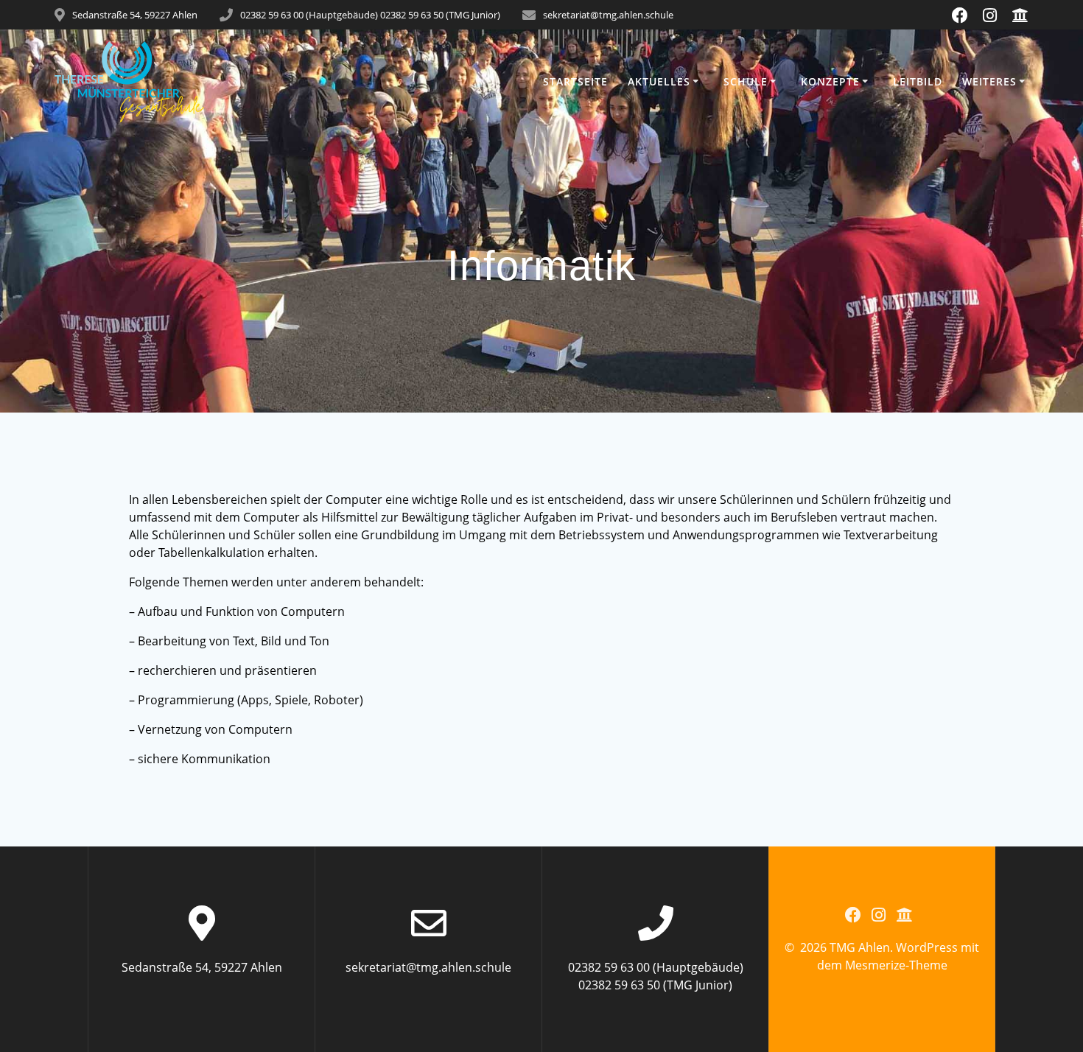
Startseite (575, 81)
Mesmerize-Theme (896, 965)
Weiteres (989, 81)
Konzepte (830, 81)
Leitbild (917, 81)
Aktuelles (659, 81)
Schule (745, 81)
